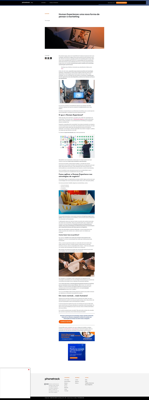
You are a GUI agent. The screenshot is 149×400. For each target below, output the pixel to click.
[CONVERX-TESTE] (76, 360)
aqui (62, 68)
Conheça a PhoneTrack (53, 2)
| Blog (31, 2)
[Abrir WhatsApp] (146, 397)
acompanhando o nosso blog (70, 328)
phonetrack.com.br (111, 2)
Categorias (43, 2)
